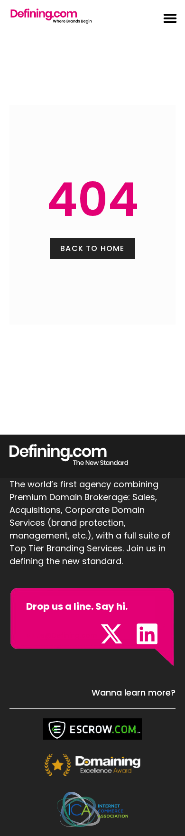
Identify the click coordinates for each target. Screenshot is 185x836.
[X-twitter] (111, 634)
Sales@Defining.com (61, 635)
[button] (165, 17)
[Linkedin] (147, 634)
